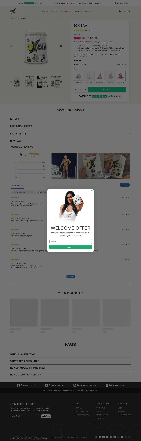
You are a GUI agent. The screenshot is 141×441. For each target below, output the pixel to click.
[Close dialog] (92, 190)
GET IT (70, 247)
